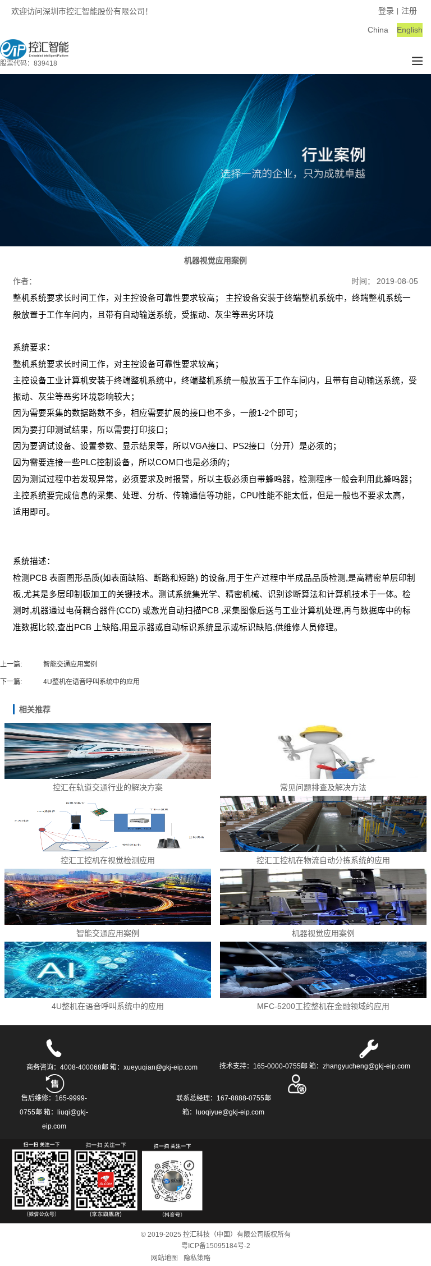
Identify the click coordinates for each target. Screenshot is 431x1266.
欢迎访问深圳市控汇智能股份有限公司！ (82, 11)
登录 (386, 10)
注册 (409, 10)
